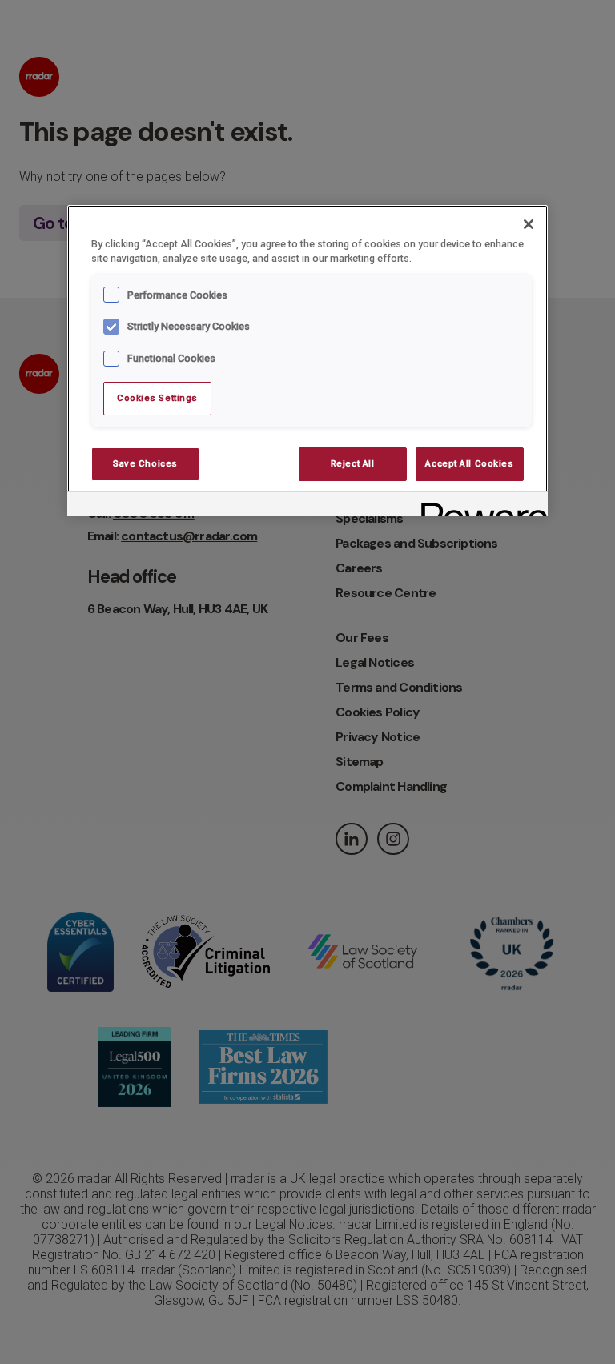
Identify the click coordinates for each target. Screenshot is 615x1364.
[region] (307, 361)
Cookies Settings (157, 397)
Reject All (353, 463)
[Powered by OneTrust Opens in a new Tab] (479, 506)
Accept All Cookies (469, 463)
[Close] (528, 224)
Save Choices (145, 463)
